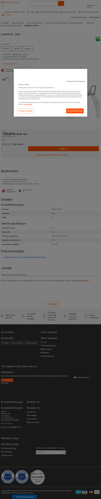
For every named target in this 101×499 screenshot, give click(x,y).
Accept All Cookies (74, 111)
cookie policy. (28, 104)
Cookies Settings (26, 111)
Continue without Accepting (75, 81)
